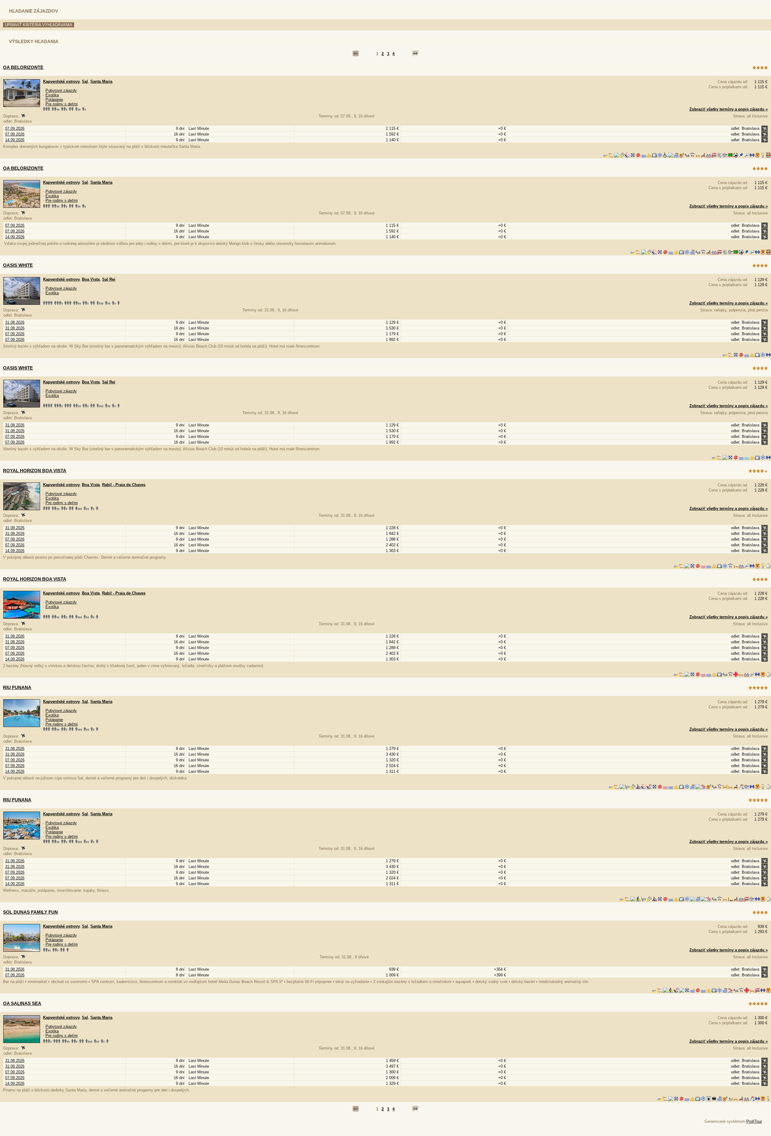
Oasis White (18, 265)
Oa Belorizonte (23, 67)
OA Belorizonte (23, 168)
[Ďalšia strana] (415, 54)
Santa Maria (101, 81)
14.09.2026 (14, 140)
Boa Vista (91, 279)
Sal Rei (108, 279)
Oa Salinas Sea (22, 1003)
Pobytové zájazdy (61, 90)
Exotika (52, 95)
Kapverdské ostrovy (61, 81)
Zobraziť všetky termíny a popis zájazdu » (728, 109)
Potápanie (54, 99)
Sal (85, 81)
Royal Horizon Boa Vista (34, 470)
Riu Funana (17, 687)
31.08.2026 (14, 322)
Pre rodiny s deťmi (61, 104)
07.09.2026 (14, 128)
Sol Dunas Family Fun (30, 912)
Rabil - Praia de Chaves (123, 484)
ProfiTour (754, 1121)
